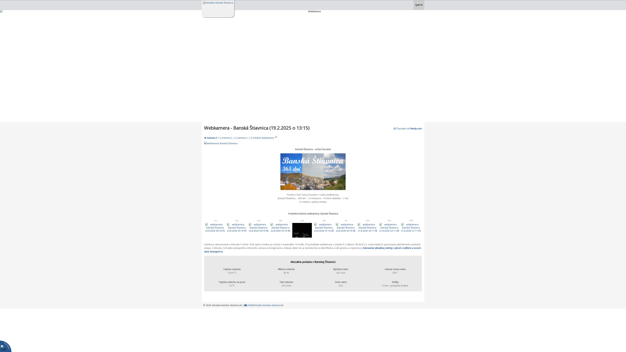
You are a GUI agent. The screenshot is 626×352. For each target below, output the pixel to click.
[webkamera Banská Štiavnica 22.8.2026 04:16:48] (258, 230)
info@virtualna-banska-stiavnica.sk (265, 305)
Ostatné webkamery (265, 137)
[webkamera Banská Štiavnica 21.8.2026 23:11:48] (367, 230)
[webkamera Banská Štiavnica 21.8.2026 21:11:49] (411, 230)
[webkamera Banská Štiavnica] (221, 143)
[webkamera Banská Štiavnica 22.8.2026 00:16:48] (345, 230)
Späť (418, 4)
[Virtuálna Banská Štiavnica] (218, 8)
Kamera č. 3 (243, 137)
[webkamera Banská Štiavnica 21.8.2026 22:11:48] (389, 230)
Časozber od (409, 128)
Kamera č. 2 (228, 137)
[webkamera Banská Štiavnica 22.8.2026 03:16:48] (280, 230)
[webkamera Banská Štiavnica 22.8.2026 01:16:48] (324, 230)
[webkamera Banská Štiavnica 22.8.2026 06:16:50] (215, 230)
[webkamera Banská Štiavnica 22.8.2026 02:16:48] (302, 236)
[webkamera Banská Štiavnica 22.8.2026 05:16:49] (236, 230)
